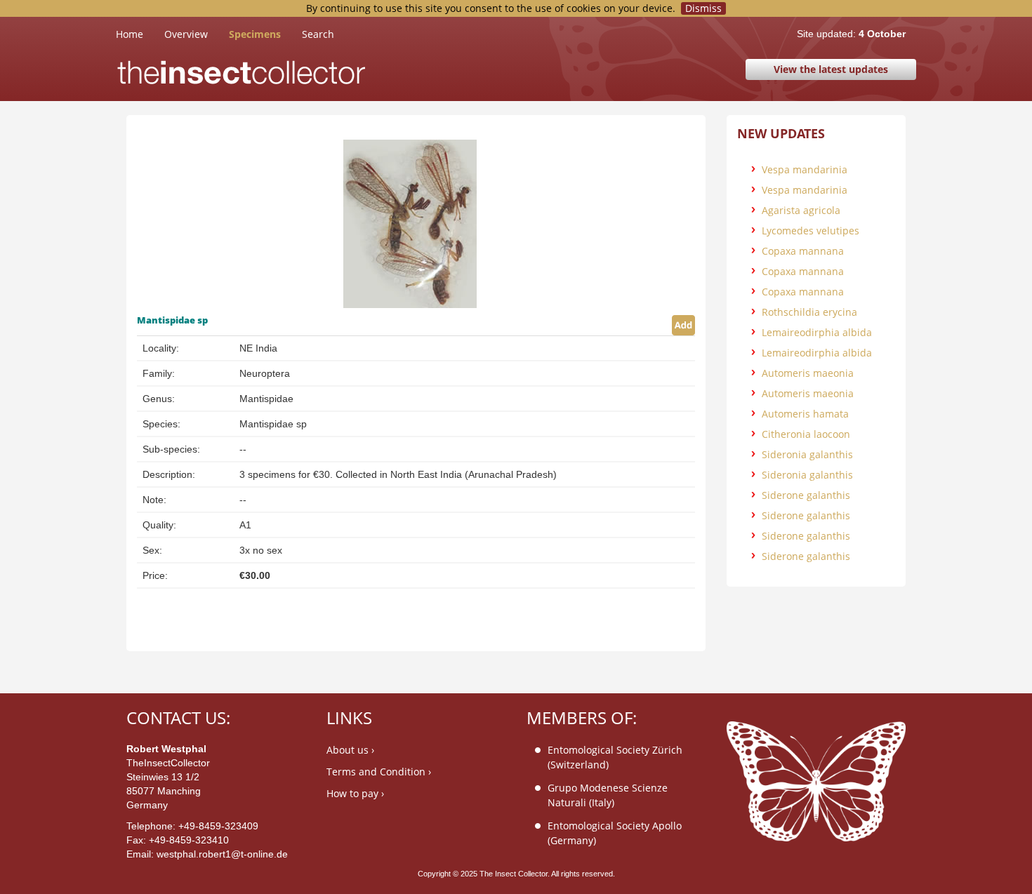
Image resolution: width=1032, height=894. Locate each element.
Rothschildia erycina (809, 312)
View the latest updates (831, 69)
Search (318, 34)
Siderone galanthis (806, 495)
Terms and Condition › (378, 771)
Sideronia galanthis (807, 454)
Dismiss (703, 8)
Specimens (255, 34)
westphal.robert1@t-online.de (222, 854)
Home (140, 34)
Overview (186, 34)
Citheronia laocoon (806, 434)
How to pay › (355, 793)
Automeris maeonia (808, 373)
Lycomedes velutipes (810, 230)
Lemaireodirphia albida (817, 332)
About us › (350, 749)
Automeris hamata (805, 413)
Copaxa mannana (803, 251)
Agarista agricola (801, 210)
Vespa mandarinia (804, 169)
